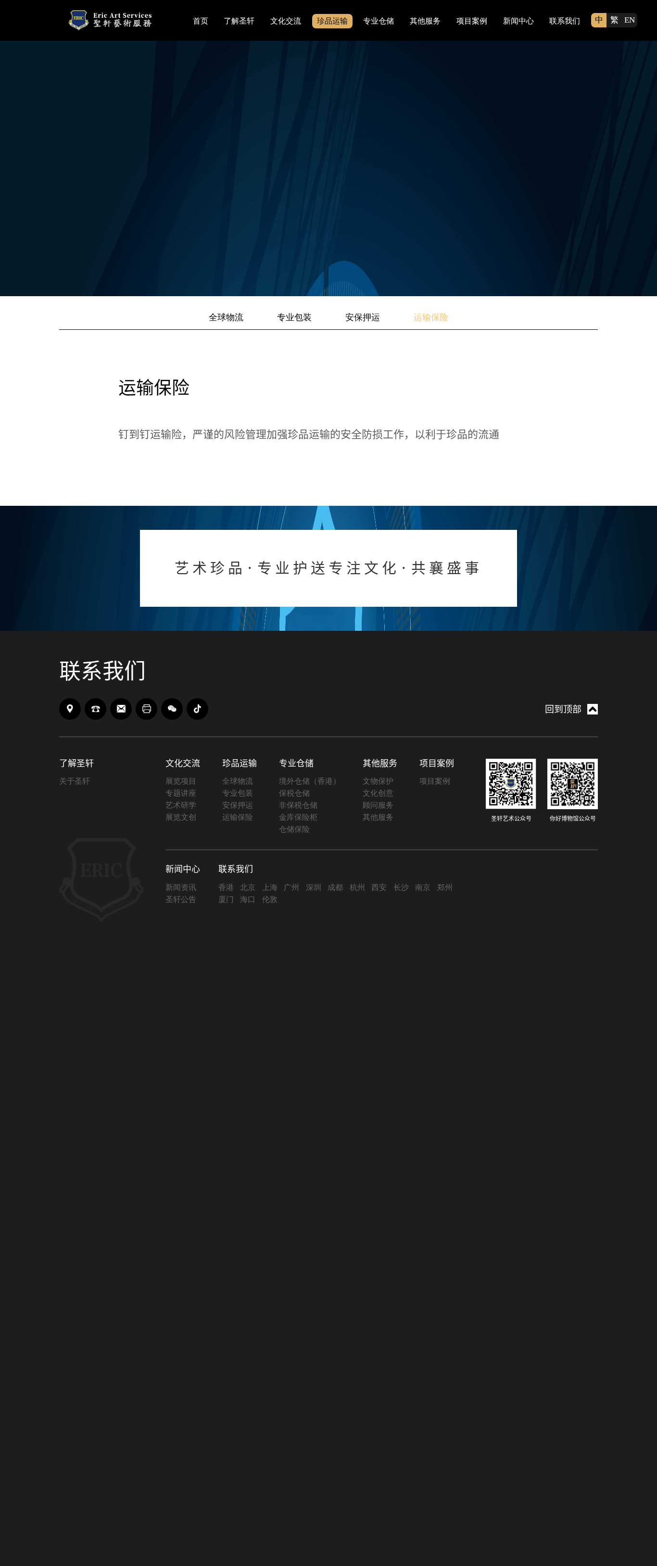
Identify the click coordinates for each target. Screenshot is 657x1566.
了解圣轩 (239, 21)
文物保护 (378, 781)
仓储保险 (294, 829)
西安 (379, 887)
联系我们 (564, 21)
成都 (335, 887)
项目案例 (471, 21)
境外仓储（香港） (310, 781)
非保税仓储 (298, 805)
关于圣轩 (74, 781)
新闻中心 (518, 21)
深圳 (313, 887)
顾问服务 (378, 805)
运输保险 (431, 317)
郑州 (445, 887)
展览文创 (180, 817)
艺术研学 (180, 805)
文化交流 (285, 21)
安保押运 (362, 317)
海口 (247, 899)
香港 (226, 887)
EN (629, 20)
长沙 (401, 887)
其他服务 (425, 21)
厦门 (226, 899)
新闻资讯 (180, 887)
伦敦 (270, 899)
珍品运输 (332, 21)
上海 (270, 887)
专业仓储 (378, 21)
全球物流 (226, 317)
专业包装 (294, 317)
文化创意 (378, 793)
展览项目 (180, 781)
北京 (247, 887)
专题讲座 (180, 793)
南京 (422, 887)
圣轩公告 (180, 899)
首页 (200, 21)
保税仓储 (294, 793)
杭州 (357, 887)
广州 (291, 887)
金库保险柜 (298, 817)
